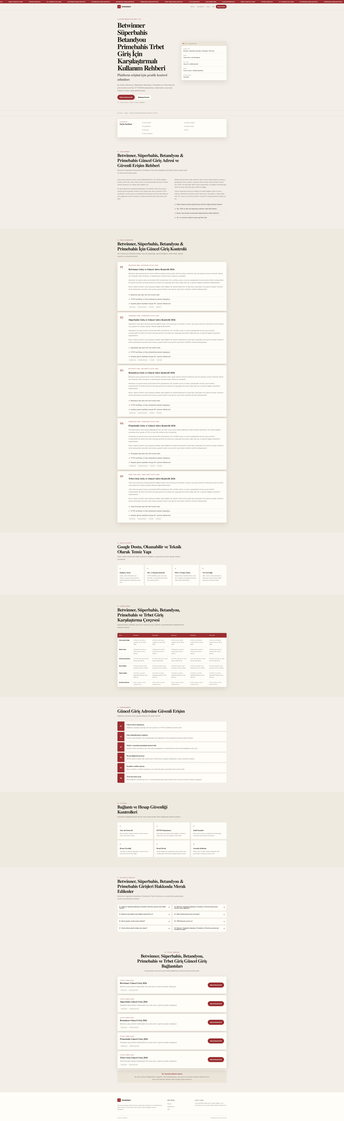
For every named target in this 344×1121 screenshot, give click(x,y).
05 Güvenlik (145, 130)
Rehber (193, 6)
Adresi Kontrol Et (216, 985)
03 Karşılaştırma (146, 126)
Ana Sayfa (120, 113)
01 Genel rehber (146, 122)
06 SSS (186, 130)
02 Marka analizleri (189, 122)
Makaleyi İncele (143, 97)
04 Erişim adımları (189, 126)
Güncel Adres (221, 6)
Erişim (208, 6)
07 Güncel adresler (147, 133)
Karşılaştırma (200, 6)
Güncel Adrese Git (126, 97)
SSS (213, 6)
